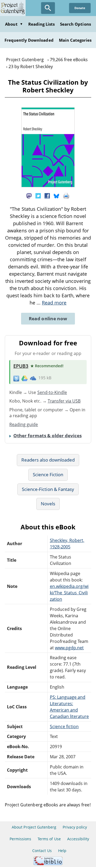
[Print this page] (66, 195)
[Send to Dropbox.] (16, 378)
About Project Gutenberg (34, 827)
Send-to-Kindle (52, 392)
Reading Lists (41, 24)
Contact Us (41, 850)
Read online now (48, 318)
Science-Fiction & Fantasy (48, 489)
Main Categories (75, 40)
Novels (48, 504)
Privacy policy (75, 827)
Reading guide (23, 424)
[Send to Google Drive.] (24, 378)
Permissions (20, 838)
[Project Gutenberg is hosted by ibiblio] (48, 863)
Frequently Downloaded (29, 40)
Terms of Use (49, 838)
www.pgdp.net (69, 648)
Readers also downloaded (48, 460)
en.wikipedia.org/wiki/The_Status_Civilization (69, 592)
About (14, 24)
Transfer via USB (64, 401)
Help (62, 850)
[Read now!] (48, 186)
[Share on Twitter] (38, 195)
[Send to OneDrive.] (33, 377)
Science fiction (64, 726)
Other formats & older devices (47, 435)
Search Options (75, 24)
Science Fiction (48, 474)
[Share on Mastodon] (29, 195)
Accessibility (78, 838)
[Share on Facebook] (47, 195)
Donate (79, 8)
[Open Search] (48, 8)
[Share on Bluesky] (56, 195)
